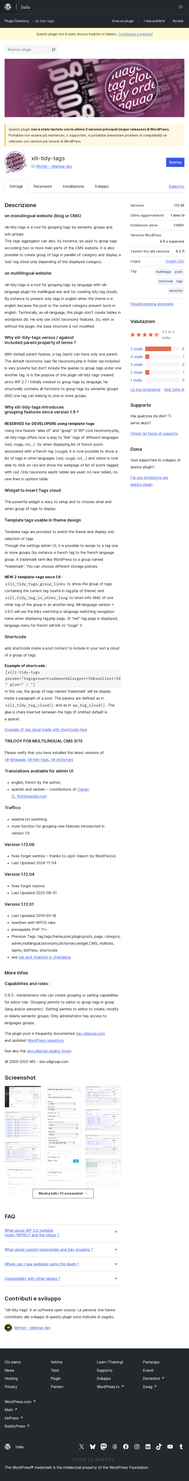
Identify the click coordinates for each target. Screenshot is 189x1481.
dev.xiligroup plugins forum (49, 1051)
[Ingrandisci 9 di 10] (115, 1140)
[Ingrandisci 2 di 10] (34, 1117)
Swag (150, 1386)
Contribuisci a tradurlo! (135, 34)
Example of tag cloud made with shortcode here (46, 729)
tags (180, 281)
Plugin (56, 1378)
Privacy (11, 1386)
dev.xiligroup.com (90, 1033)
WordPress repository (45, 1040)
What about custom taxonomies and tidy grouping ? (49, 1249)
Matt (11, 1409)
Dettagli (16, 186)
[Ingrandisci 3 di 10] (34, 1148)
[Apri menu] (181, 7)
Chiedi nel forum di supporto (154, 433)
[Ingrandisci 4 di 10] (34, 1172)
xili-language (15, 759)
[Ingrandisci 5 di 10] (75, 1092)
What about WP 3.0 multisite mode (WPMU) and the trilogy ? (32, 1232)
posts (179, 271)
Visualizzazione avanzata (151, 304)
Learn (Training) (110, 1362)
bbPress (14, 1418)
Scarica (175, 162)
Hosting (11, 1378)
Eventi (148, 1370)
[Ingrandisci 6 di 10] (75, 1175)
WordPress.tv (110, 1386)
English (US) (175, 261)
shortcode (166, 281)
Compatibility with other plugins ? (32, 1278)
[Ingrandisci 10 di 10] (115, 1164)
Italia (19, 1447)
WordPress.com (20, 1401)
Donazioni (154, 1378)
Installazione (73, 186)
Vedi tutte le (174, 389)
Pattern (57, 1386)
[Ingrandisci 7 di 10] (115, 1092)
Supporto (176, 186)
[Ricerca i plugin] (53, 49)
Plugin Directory (17, 21)
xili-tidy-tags (38, 759)
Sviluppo (102, 186)
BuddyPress (17, 1426)
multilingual (163, 271)
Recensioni (42, 186)
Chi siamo (13, 1362)
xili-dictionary (62, 759)
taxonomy (176, 290)
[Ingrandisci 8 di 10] (115, 1115)
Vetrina (56, 1362)
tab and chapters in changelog (45, 957)
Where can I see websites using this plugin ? (42, 1264)
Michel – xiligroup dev (54, 166)
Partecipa (151, 1362)
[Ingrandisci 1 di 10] (34, 1092)
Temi (55, 1370)
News (9, 1370)
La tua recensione (145, 389)
